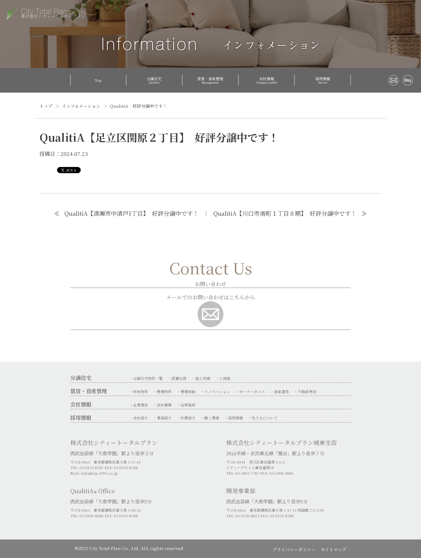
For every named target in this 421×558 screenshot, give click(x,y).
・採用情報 (233, 417)
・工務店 (222, 378)
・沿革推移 (186, 404)
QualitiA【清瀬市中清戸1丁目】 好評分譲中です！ (131, 213)
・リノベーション (215, 391)
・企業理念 (138, 404)
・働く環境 (210, 417)
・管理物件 (162, 391)
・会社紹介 (138, 417)
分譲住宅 (154, 80)
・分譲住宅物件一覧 (146, 378)
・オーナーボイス (250, 391)
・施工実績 (201, 378)
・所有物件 (138, 391)
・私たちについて (263, 417)
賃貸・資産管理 (210, 80)
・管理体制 (186, 391)
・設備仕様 (177, 378)
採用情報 (322, 80)
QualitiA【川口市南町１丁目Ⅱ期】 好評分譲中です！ (285, 213)
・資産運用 (279, 391)
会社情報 (266, 80)
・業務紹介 (162, 417)
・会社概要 (162, 404)
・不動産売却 (305, 391)
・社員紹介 (186, 417)
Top (98, 80)
